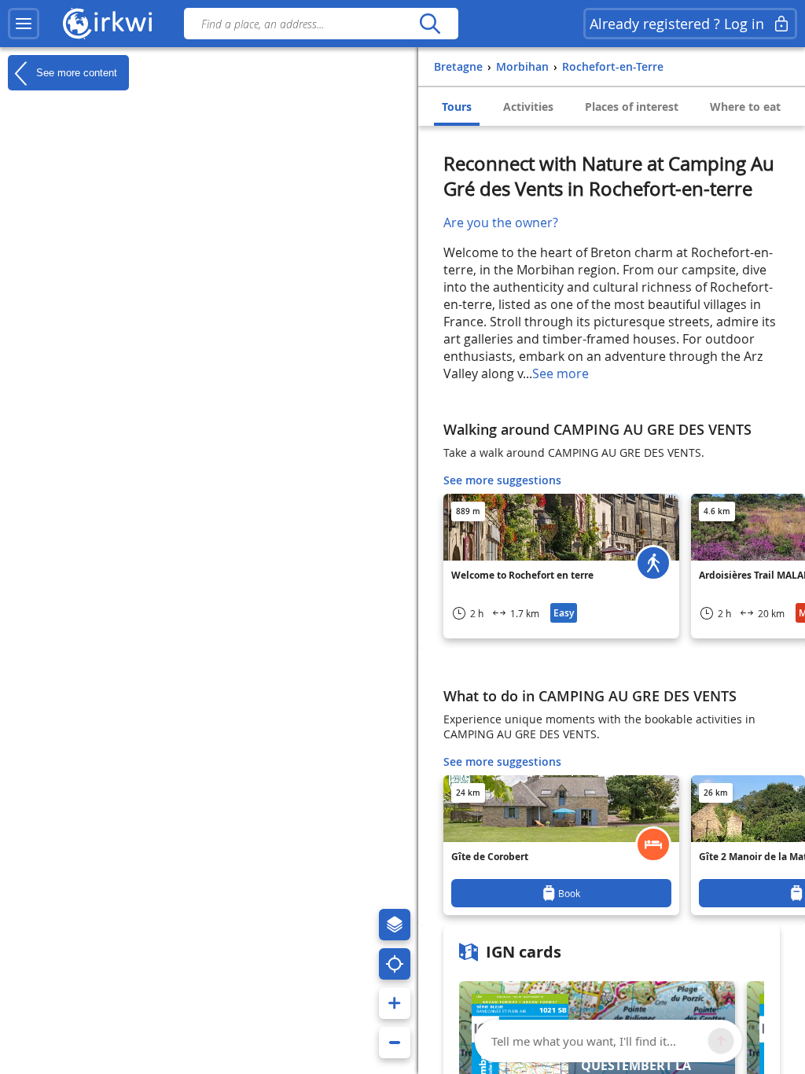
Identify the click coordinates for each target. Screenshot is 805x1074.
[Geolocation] (394, 964)
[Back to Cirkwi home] (108, 23)
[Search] (430, 23)
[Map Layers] (394, 924)
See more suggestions (502, 480)
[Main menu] (23, 23)
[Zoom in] (394, 1003)
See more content (75, 72)
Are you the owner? (500, 222)
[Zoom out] (394, 1042)
